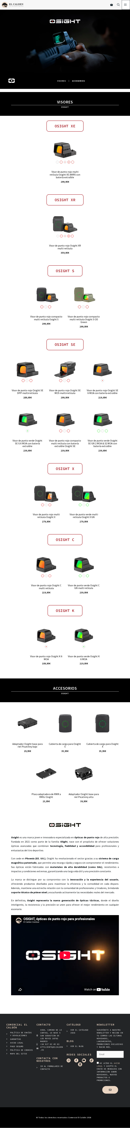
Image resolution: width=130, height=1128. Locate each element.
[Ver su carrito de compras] (111, 5)
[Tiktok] (92, 1060)
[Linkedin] (80, 1064)
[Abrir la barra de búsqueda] (118, 5)
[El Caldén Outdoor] (12, 5)
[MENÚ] (126, 5)
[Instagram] (69, 1060)
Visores (61, 81)
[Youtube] (84, 1060)
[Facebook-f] (76, 1060)
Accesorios (78, 81)
